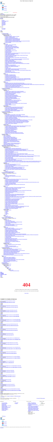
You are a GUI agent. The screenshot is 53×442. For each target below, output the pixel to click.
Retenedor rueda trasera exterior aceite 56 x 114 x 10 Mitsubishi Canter (10, 339)
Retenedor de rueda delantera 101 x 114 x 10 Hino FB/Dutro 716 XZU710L (10, 367)
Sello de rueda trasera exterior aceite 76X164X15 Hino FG (8, 353)
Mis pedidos (3, 22)
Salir (2, 25)
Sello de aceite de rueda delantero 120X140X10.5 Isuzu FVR (8, 311)
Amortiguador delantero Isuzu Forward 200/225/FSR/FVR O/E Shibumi (10, 390)
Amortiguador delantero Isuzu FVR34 (5, 381)
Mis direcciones (4, 21)
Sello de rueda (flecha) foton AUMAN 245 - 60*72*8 (7, 302)
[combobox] (4, 16)
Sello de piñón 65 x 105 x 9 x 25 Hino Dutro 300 (7, 362)
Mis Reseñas (3, 24)
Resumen (3, 20)
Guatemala (5, 6)
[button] (26, 3)
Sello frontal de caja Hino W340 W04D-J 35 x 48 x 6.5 (7, 376)
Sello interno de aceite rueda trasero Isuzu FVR (7, 334)
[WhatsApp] (3, 416)
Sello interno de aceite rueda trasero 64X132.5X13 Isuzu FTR (9, 330)
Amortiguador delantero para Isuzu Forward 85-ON (7, 385)
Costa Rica (5, 423)
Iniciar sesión (3, 28)
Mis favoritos (3, 23)
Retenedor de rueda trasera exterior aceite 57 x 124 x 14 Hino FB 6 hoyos (10, 348)
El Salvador (5, 425)
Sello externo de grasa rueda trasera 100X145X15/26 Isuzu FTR (9, 325)
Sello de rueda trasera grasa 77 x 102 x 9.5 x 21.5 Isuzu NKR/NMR (9, 316)
